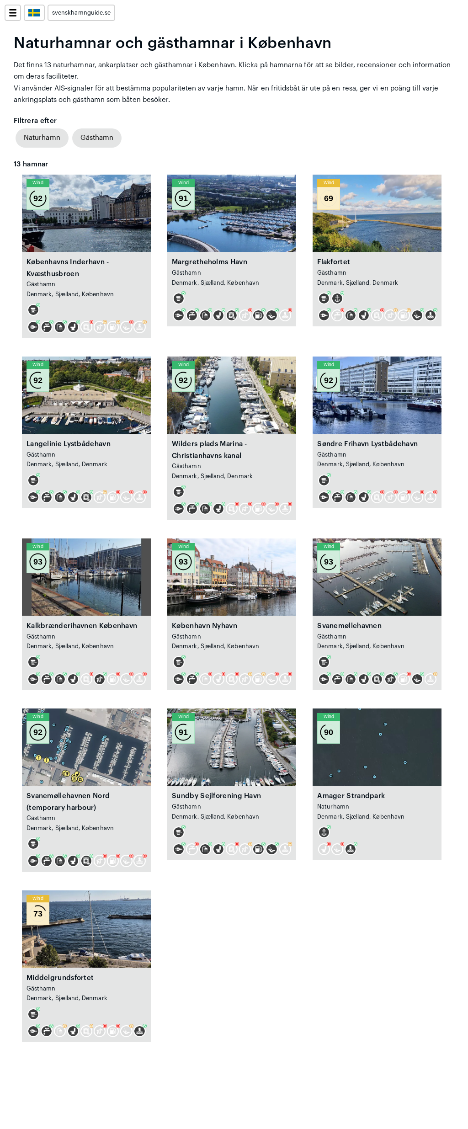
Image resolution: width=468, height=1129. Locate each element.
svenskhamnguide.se (81, 13)
